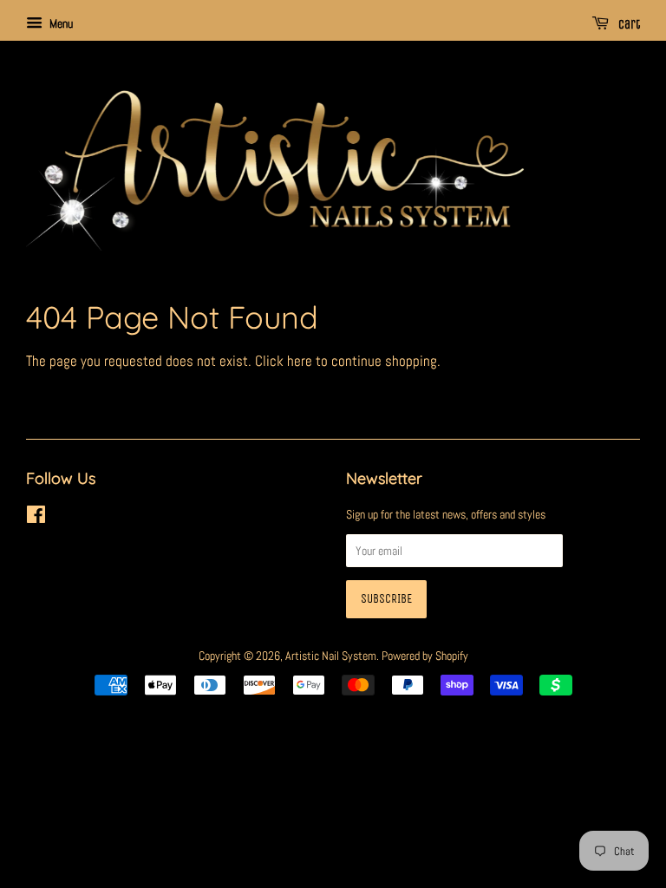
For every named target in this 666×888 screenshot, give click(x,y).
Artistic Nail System (330, 655)
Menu (60, 23)
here (299, 360)
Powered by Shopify (425, 655)
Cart (628, 24)
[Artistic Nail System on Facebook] (36, 518)
